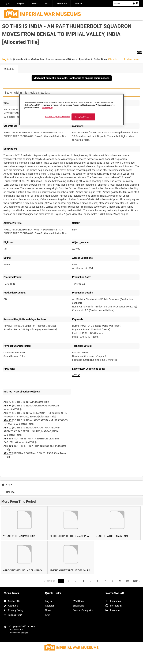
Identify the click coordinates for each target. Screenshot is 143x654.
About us (13, 605)
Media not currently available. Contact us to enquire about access (71, 78)
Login (9, 484)
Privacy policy (47, 107)
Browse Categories (83, 610)
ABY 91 (7, 420)
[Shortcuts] (139, 51)
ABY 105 (8, 438)
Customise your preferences (57, 116)
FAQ (47, 3)
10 (127, 580)
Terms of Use (15, 614)
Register (21, 3)
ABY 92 (7, 427)
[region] (71, 110)
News (34, 3)
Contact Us (14, 601)
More (76, 3)
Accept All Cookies (83, 117)
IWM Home (62, 3)
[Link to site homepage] (42, 13)
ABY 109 (8, 445)
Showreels (78, 605)
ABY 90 (76, 375)
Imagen (24, 632)
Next (136, 580)
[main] (71, 303)
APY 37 (7, 453)
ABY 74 (7, 405)
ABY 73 (7, 401)
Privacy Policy (16, 610)
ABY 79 (7, 412)
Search (137, 3)
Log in (7, 3)
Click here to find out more (124, 59)
